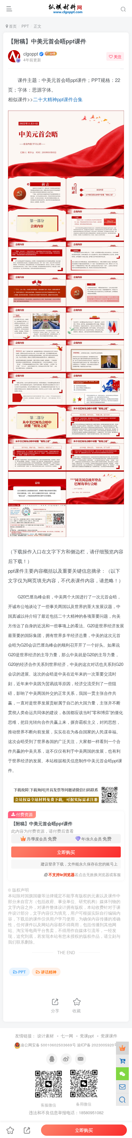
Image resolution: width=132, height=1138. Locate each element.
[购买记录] (122, 1060)
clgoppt (30, 53)
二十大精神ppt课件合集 (58, 99)
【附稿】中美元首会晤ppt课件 (47, 41)
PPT (25, 26)
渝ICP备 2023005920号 (97, 1044)
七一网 (67, 1036)
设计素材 (45, 1036)
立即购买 (66, 852)
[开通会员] (122, 1048)
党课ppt (87, 1036)
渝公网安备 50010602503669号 (48, 1044)
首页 (12, 26)
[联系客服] (122, 1073)
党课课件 (109, 1036)
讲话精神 (48, 971)
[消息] (122, 1086)
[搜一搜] (122, 1099)
